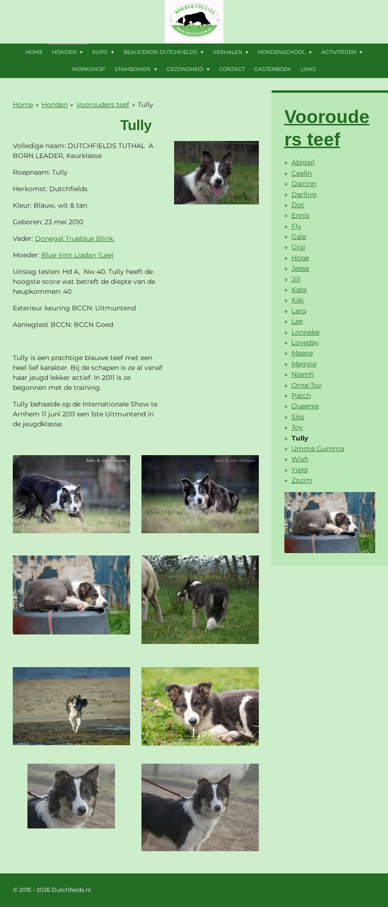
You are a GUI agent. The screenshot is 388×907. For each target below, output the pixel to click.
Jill (295, 279)
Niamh (302, 374)
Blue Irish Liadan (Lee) (77, 255)
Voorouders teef (102, 104)
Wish (300, 459)
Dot (297, 205)
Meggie (304, 364)
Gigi (298, 247)
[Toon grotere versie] (216, 173)
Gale (298, 236)
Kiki (297, 300)
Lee (297, 321)
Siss (297, 417)
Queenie (305, 406)
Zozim (301, 480)
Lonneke (305, 332)
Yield (299, 470)
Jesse (300, 268)
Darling (304, 194)
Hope (300, 258)
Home (23, 104)
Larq (298, 311)
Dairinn (303, 183)
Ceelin (301, 173)
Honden (55, 104)
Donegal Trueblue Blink (75, 238)
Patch (301, 395)
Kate (299, 289)
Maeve (302, 353)
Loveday (305, 342)
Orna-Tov (306, 385)
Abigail (303, 162)
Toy (297, 427)
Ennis (300, 215)
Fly (296, 226)
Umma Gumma (317, 448)
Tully (145, 104)
